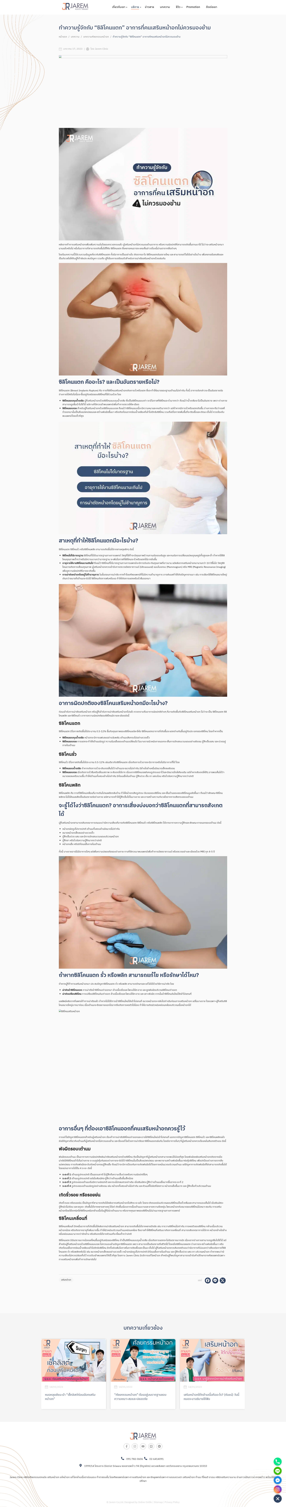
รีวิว (178, 7)
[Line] (151, 1446)
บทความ (165, 7)
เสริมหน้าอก (66, 1280)
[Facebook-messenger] (159, 1446)
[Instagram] (135, 1446)
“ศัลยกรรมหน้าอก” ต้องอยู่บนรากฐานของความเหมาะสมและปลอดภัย (140, 1397)
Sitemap (158, 1502)
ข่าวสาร (149, 7)
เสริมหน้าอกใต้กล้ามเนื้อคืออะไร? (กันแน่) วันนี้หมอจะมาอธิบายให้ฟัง (211, 1397)
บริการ (135, 7)
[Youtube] (143, 1446)
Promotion (193, 7)
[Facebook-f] (127, 1446)
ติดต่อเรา (211, 7)
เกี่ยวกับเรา (118, 7)
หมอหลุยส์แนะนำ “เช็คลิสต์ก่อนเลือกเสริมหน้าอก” (70, 1397)
